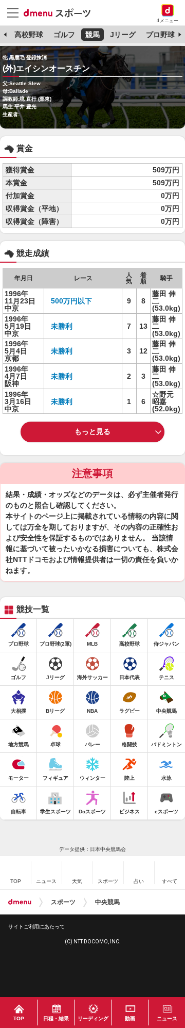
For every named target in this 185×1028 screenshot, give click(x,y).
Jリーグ (123, 34)
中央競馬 (107, 902)
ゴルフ (64, 34)
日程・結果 (56, 1018)
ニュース (167, 1018)
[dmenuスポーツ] (61, 12)
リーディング (93, 1018)
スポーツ (63, 902)
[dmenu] (20, 902)
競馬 (92, 34)
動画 (130, 1018)
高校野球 (28, 34)
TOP (18, 1018)
